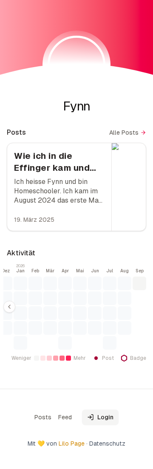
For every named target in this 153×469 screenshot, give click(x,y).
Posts (42, 417)
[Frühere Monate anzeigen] (9, 307)
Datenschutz (107, 443)
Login (105, 417)
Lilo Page (72, 443)
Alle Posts (124, 132)
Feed (65, 417)
